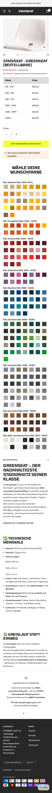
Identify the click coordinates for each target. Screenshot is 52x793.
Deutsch (30, 762)
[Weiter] (48, 55)
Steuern (17, 74)
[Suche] (9, 11)
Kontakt (32, 735)
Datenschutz (34, 740)
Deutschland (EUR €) (13, 762)
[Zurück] (4, 55)
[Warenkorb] (47, 11)
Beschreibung (10, 460)
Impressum (33, 745)
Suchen (32, 731)
